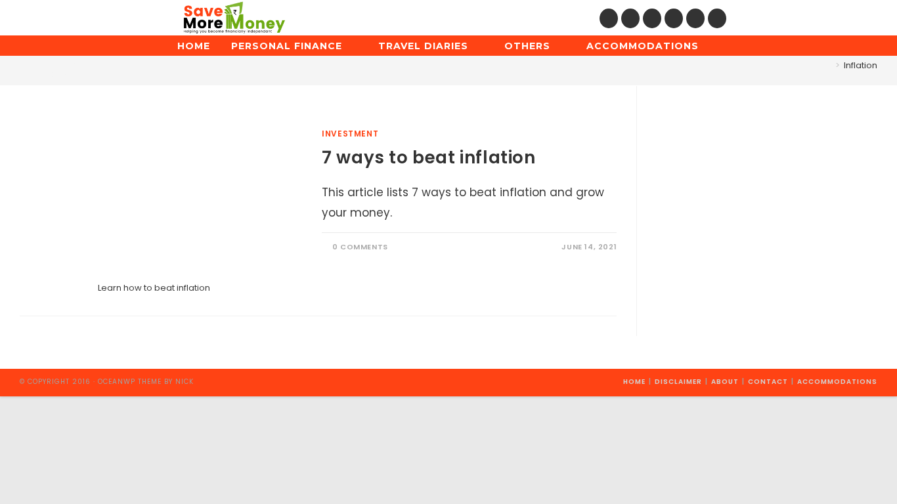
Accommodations (837, 382)
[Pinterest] (630, 18)
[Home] (828, 65)
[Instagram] (652, 18)
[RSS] (717, 18)
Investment (350, 133)
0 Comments (360, 247)
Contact (768, 382)
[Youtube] (695, 18)
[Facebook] (609, 18)
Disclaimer (678, 382)
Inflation (860, 65)
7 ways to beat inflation (428, 157)
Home (634, 382)
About (725, 382)
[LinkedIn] (674, 18)
